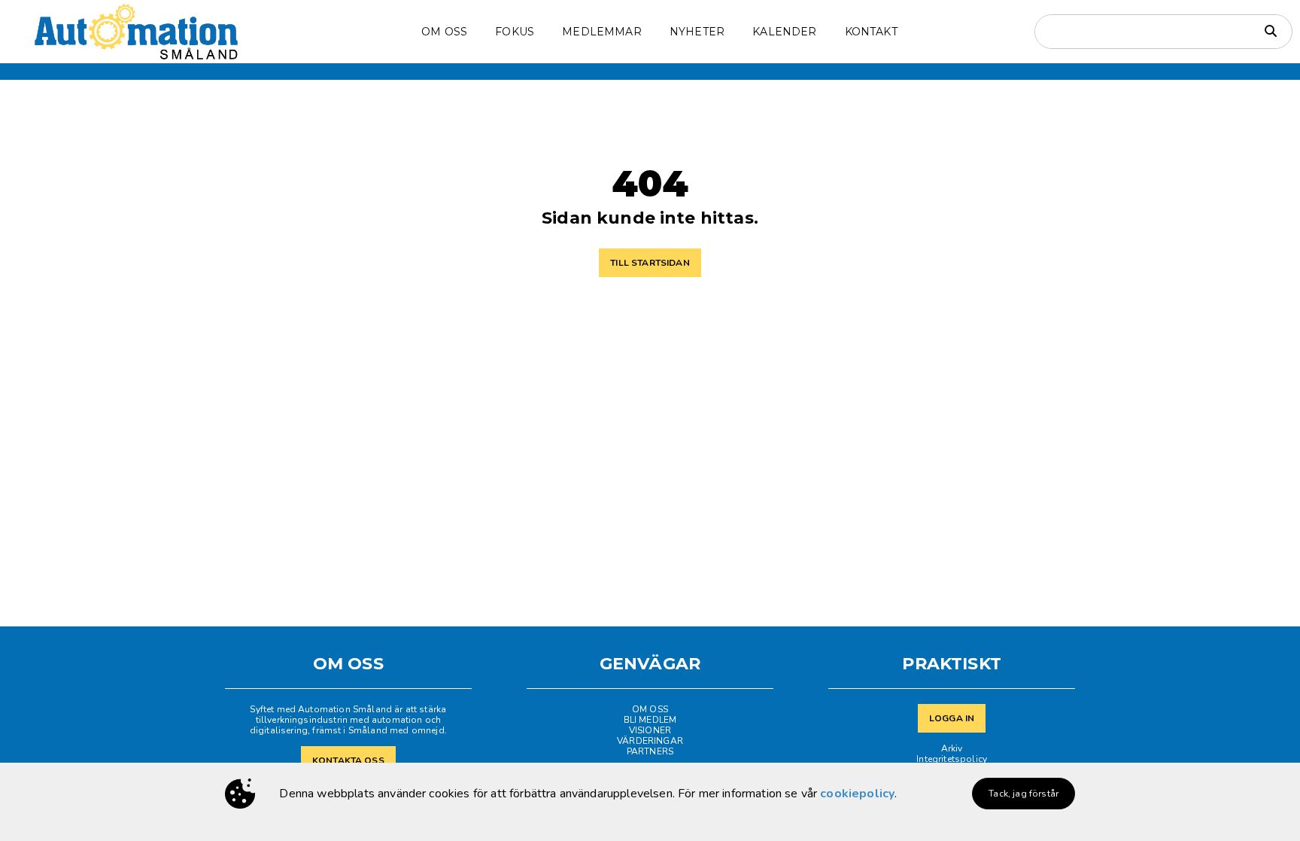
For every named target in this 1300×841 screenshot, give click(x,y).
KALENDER (784, 31)
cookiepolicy (857, 793)
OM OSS (650, 709)
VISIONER (650, 730)
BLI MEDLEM (650, 720)
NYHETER (697, 31)
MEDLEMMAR (601, 31)
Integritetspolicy (951, 759)
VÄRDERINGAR (650, 741)
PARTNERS (650, 751)
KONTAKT (871, 31)
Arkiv (952, 748)
